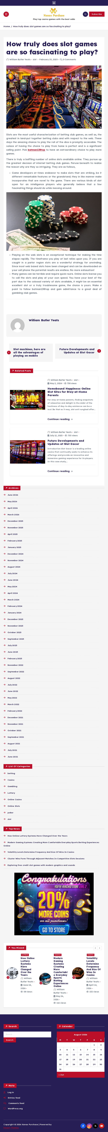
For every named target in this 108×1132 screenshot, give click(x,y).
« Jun (61, 1074)
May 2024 (12, 586)
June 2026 (13, 495)
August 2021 (14, 743)
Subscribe (97, 14)
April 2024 (13, 593)
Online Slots (14, 806)
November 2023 (15, 626)
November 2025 (15, 527)
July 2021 (12, 750)
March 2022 (13, 704)
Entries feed (14, 1098)
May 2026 (12, 501)
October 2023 (14, 632)
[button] (95, 948)
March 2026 (13, 514)
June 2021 (13, 756)
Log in (11, 1092)
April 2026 (13, 508)
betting (11, 773)
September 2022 (16, 671)
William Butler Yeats (20, 59)
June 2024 (13, 580)
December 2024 (15, 554)
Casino (11, 780)
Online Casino (15, 799)
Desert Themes (11, 1127)
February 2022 (15, 711)
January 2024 (14, 612)
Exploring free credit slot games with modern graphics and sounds (41, 865)
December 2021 (15, 717)
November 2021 (15, 724)
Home (7, 26)
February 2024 (15, 606)
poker (10, 812)
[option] (21, 974)
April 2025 (13, 534)
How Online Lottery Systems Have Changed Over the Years (37, 836)
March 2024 (13, 599)
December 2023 (15, 619)
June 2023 (13, 652)
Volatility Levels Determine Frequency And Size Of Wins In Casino (41, 852)
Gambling (12, 786)
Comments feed (16, 1103)
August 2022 (14, 678)
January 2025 (14, 547)
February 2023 (15, 658)
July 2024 (12, 573)
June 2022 (13, 691)
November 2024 (15, 560)
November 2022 (15, 665)
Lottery (11, 793)
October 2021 (14, 730)
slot (35, 59)
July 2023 (12, 645)
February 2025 (15, 540)
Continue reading (59, 419)
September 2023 (16, 639)
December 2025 (15, 521)
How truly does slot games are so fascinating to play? (42, 26)
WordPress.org (15, 1108)
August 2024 (14, 567)
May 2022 (12, 697)
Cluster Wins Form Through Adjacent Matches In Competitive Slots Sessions (46, 858)
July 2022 (12, 685)
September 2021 (16, 737)
